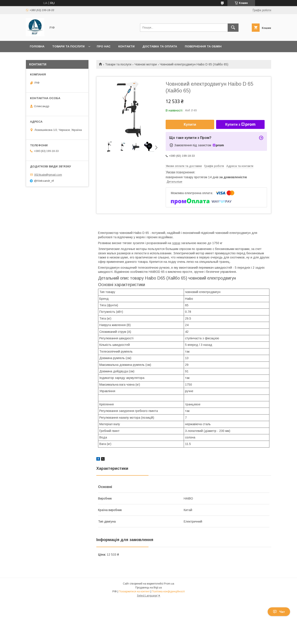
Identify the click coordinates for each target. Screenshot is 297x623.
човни (176, 243)
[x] (103, 459)
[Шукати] (233, 27)
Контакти (126, 46)
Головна (37, 46)
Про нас (103, 46)
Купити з (232, 124)
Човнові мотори (146, 64)
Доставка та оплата (159, 46)
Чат (282, 611)
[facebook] (98, 459)
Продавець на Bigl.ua (148, 587)
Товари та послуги (68, 46)
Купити (190, 124)
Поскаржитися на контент (134, 591)
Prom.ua (169, 583)
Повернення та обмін (203, 46)
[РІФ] (35, 35)
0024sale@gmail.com (48, 174)
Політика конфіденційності (168, 591)
